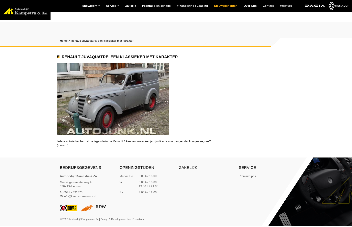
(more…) (62, 145)
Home (64, 40)
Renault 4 (119, 141)
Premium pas (247, 176)
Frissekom (138, 219)
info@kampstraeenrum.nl (80, 196)
